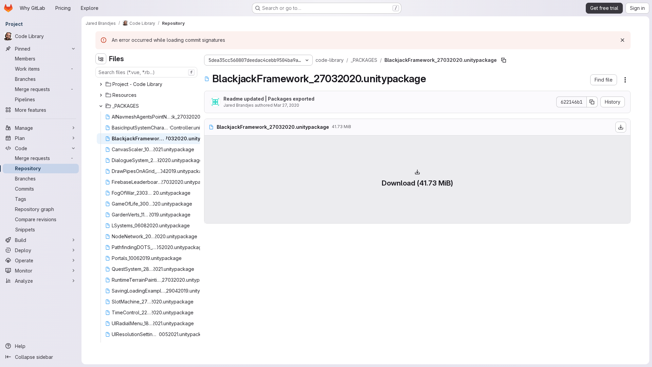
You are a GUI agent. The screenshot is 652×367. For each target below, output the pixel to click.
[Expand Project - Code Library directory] (101, 84)
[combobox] (146, 72)
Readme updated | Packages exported (268, 99)
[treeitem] (147, 84)
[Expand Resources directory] (101, 95)
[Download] (620, 127)
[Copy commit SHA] (592, 102)
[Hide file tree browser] (100, 58)
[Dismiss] (622, 40)
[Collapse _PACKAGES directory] (101, 106)
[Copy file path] (503, 60)
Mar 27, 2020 (286, 105)
